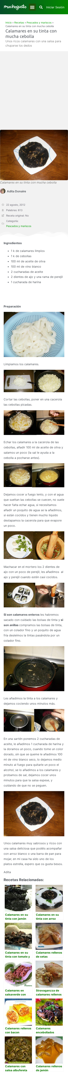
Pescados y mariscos (39, 22)
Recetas (19, 22)
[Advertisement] (34, 94)
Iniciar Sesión (55, 7)
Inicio (8, 22)
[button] (32, 7)
